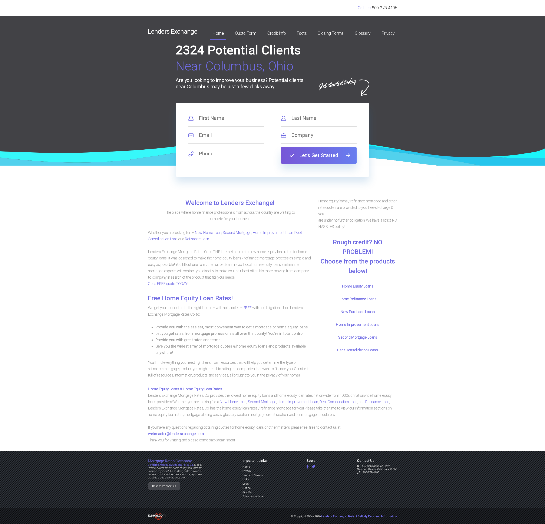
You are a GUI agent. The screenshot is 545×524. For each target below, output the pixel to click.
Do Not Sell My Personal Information (372, 516)
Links (245, 479)
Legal (245, 483)
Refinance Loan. (197, 239)
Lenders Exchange (172, 31)
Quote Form (245, 33)
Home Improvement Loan (273, 232)
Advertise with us (253, 496)
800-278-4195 (384, 7)
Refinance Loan (377, 401)
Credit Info (276, 33)
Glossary (363, 33)
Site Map (247, 492)
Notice (246, 488)
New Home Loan (208, 232)
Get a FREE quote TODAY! (168, 283)
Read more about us (164, 486)
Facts (302, 33)
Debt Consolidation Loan (338, 401)
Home (218, 33)
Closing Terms (331, 33)
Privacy (388, 33)
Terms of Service (252, 475)
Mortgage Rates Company (170, 461)
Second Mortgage (237, 232)
